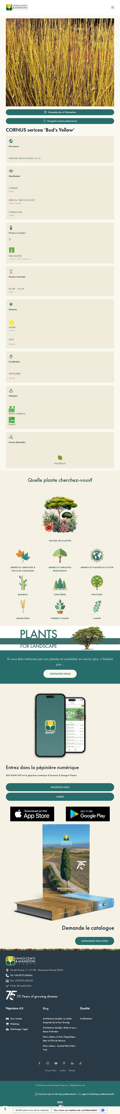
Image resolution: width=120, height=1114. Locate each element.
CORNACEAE (15, 212)
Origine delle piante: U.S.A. (25, 158)
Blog (45, 1008)
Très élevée (15, 256)
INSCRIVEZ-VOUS (60, 787)
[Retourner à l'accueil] (16, 7)
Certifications (86, 1018)
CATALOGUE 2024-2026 (94, 940)
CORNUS (13, 188)
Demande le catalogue (88, 927)
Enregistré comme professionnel (62, 121)
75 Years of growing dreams (37, 996)
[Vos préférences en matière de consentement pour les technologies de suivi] (5, 1109)
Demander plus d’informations (62, 112)
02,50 (21, 288)
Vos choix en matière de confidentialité (75, 1110)
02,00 (12, 288)
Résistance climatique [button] (17, 233)
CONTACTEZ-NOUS (60, 673)
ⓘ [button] (10, 239)
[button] (112, 7)
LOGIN (60, 796)
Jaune (12, 327)
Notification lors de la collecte (32, 1110)
